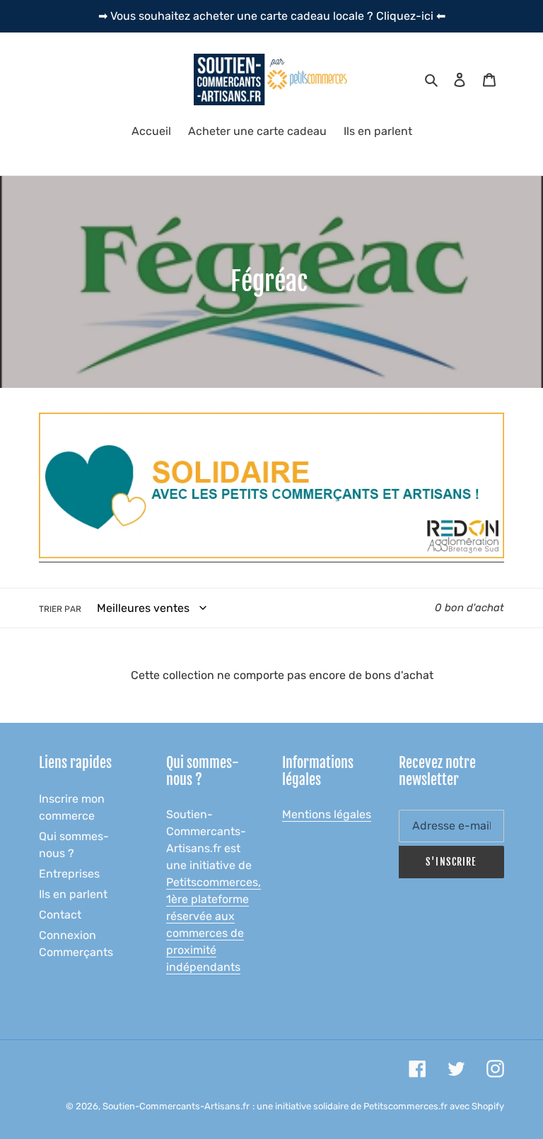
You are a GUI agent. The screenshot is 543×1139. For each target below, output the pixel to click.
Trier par (60, 609)
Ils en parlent (73, 894)
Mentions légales (326, 814)
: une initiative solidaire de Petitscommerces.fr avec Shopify (378, 1106)
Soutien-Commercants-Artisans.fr (176, 1106)
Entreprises (69, 873)
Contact (60, 914)
